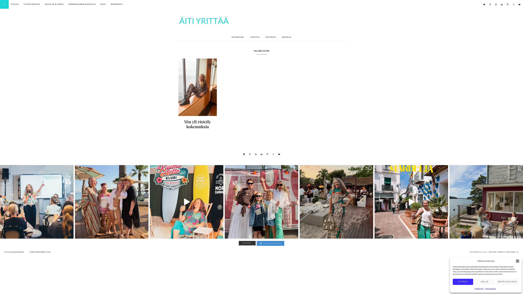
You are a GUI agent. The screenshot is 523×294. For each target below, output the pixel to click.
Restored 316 (512, 252)
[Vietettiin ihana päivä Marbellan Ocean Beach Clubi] (111, 202)
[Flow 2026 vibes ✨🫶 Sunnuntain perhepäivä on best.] (261, 202)
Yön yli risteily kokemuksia (197, 124)
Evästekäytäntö (479, 289)
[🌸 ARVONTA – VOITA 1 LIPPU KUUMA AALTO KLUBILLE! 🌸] (186, 202)
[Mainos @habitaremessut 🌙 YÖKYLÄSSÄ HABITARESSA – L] (37, 202)
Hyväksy (463, 282)
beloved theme (496, 252)
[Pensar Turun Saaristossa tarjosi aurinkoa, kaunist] (486, 202)
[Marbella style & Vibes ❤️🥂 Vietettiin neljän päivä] (336, 202)
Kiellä (485, 282)
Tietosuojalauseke (490, 289)
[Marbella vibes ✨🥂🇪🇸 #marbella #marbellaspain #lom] (411, 202)
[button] (517, 261)
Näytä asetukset (507, 282)
